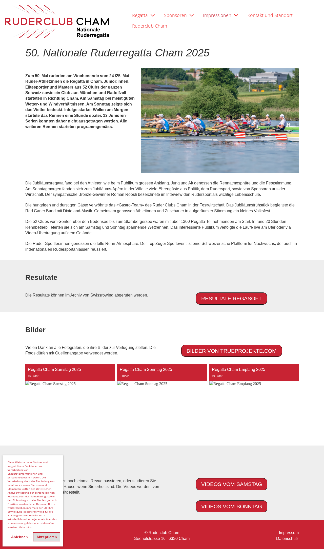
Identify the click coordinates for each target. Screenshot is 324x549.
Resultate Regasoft (231, 298)
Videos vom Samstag (231, 484)
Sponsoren (175, 15)
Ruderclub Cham (149, 26)
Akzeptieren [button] (46, 537)
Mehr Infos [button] (25, 527)
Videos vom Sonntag (231, 506)
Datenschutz (287, 538)
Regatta (140, 15)
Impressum (289, 533)
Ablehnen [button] (19, 537)
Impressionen (217, 15)
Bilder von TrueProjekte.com (232, 351)
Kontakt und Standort (270, 15)
